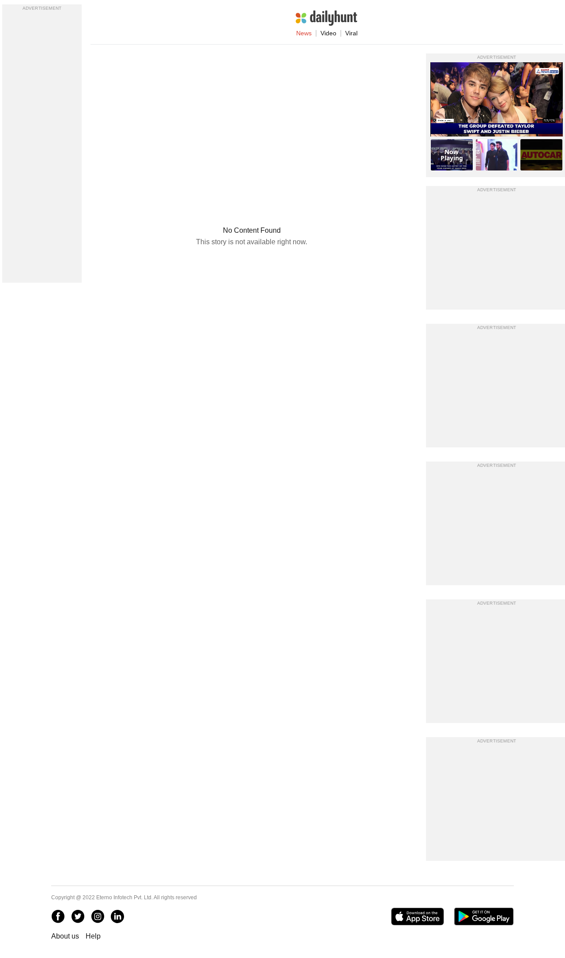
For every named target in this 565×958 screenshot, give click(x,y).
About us (65, 936)
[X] (77, 916)
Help (93, 936)
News (304, 33)
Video (328, 33)
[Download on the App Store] (417, 916)
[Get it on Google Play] (484, 916)
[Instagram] (97, 916)
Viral (351, 33)
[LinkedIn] (117, 916)
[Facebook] (57, 916)
